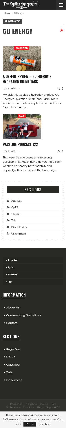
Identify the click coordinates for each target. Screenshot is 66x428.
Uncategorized (18, 233)
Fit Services (14, 380)
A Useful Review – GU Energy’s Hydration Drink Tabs (27, 79)
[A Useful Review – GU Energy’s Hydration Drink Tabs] (22, 58)
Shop (40, 407)
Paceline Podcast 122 (20, 144)
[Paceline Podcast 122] (22, 126)
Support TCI (53, 407)
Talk (22, 116)
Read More (45, 424)
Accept (30, 424)
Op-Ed (14, 207)
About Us (13, 307)
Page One (16, 200)
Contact (11, 323)
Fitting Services (19, 227)
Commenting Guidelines (23, 315)
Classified (22, 48)
